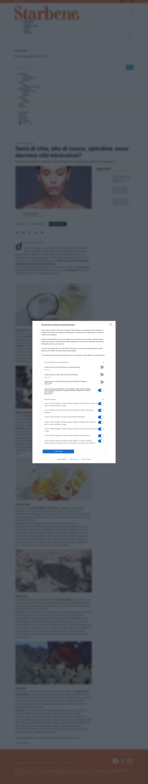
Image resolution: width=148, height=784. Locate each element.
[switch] (101, 367)
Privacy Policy (86, 459)
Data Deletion (61, 459)
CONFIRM (58, 451)
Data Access (74, 459)
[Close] (111, 325)
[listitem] (74, 362)
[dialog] (74, 392)
